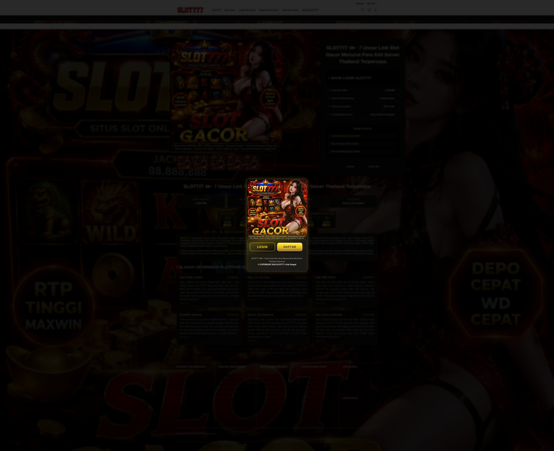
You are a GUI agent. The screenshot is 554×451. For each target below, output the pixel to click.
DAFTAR (289, 246)
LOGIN (262, 246)
